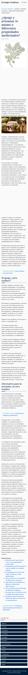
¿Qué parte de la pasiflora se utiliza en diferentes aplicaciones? (15, 584)
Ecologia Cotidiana (10, 2)
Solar (3, 664)
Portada (4, 9)
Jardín (4, 651)
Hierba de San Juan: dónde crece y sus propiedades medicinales (15, 562)
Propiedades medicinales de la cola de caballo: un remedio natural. (16, 568)
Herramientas (6, 644)
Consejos (5, 630)
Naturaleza (5, 654)
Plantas (10, 9)
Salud (3, 661)
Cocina (4, 627)
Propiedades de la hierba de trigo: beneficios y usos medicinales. (15, 574)
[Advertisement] (14, 84)
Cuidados (5, 634)
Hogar (4, 647)
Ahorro (4, 623)
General (4, 640)
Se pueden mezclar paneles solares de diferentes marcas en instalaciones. (15, 598)
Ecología (4, 637)
